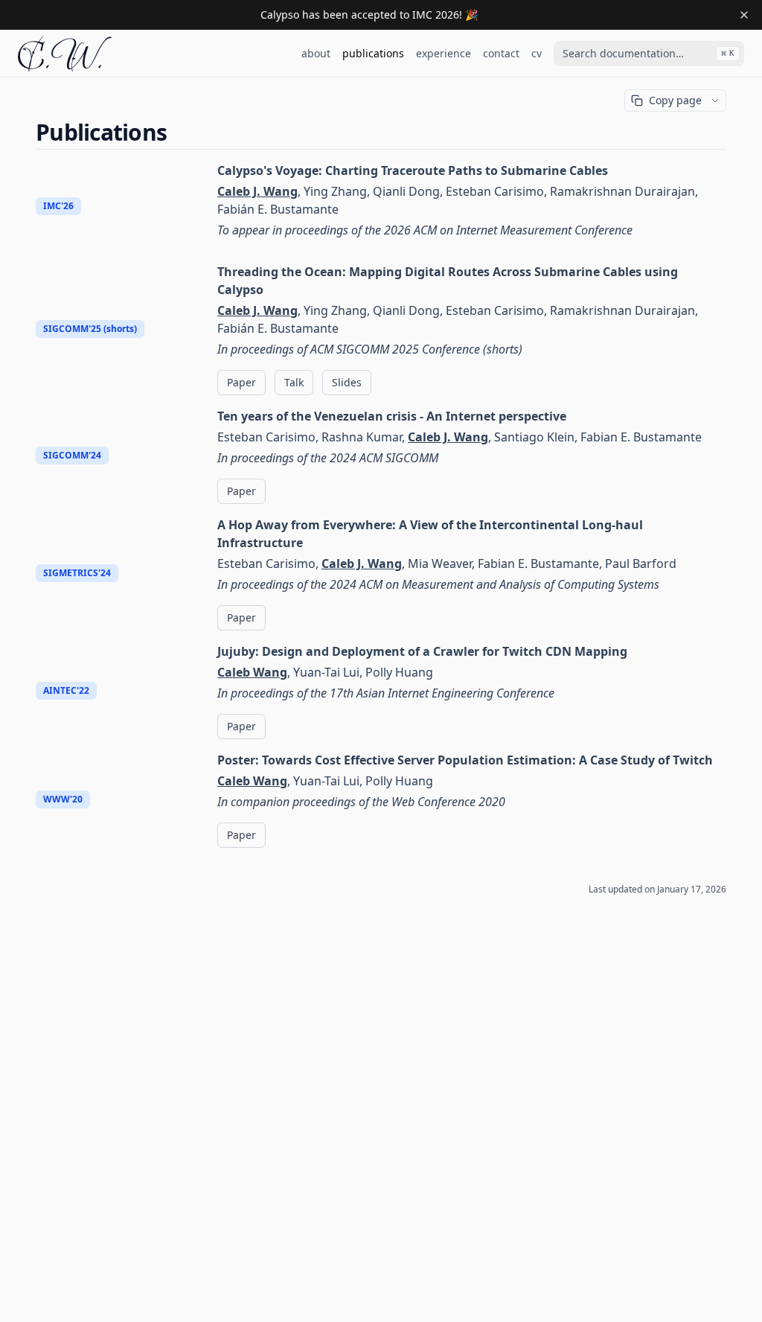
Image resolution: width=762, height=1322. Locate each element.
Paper (241, 382)
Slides (347, 382)
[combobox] (649, 53)
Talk (294, 382)
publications (373, 53)
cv (536, 53)
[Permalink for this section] (179, 132)
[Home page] (65, 53)
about (315, 53)
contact (501, 53)
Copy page (675, 100)
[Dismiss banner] (744, 15)
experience (443, 53)
